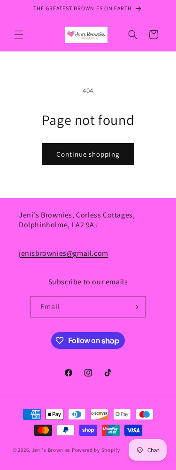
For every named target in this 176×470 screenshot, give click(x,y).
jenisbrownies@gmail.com (63, 253)
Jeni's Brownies (51, 450)
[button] (18, 34)
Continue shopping (88, 154)
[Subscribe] (134, 307)
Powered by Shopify (96, 450)
